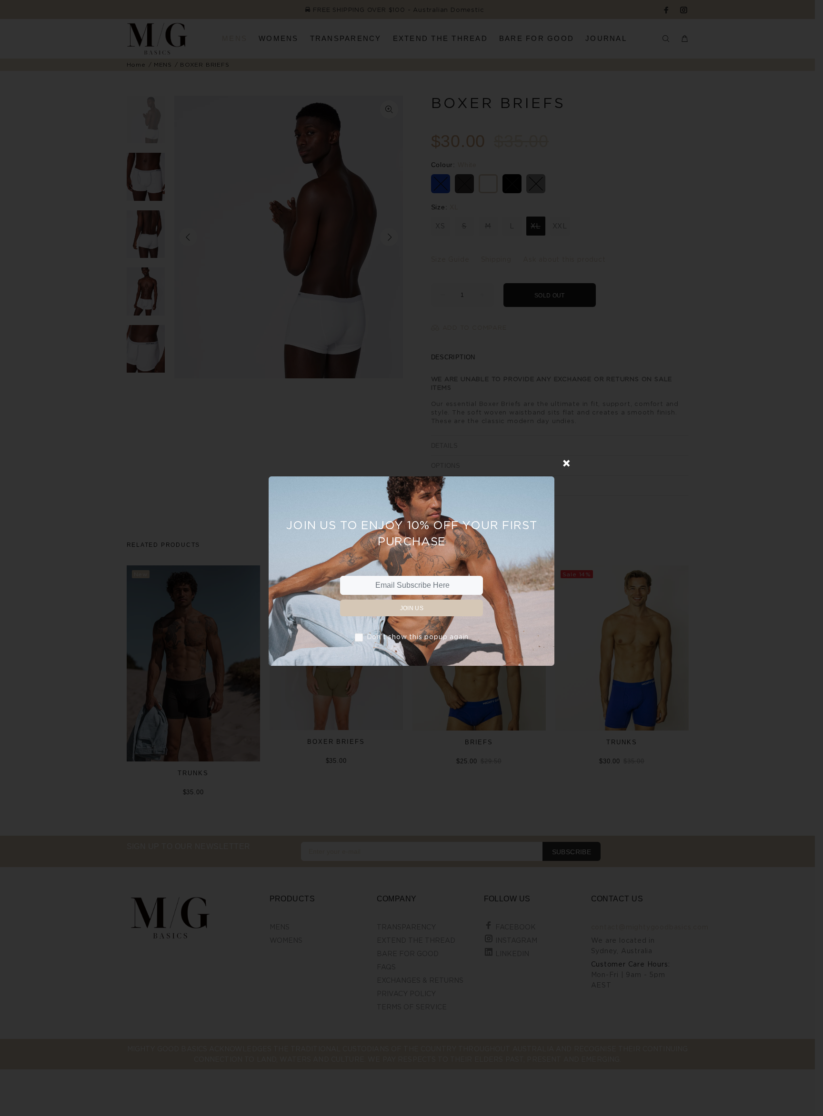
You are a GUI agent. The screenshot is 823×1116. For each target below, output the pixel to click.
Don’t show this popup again (418, 636)
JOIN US (412, 608)
